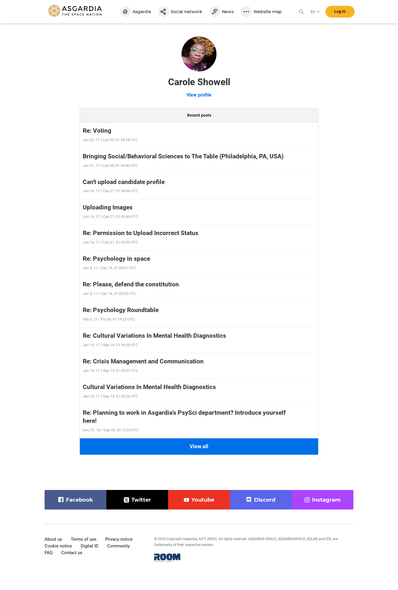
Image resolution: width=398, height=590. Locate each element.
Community (118, 546)
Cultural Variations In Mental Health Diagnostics (149, 387)
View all (199, 446)
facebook (79, 500)
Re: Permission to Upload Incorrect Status (140, 233)
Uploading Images (108, 207)
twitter (141, 500)
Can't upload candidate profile (124, 181)
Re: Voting (97, 130)
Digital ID (89, 546)
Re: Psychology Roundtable (121, 310)
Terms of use (83, 539)
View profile (199, 95)
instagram (326, 500)
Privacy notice (119, 539)
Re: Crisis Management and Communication (143, 361)
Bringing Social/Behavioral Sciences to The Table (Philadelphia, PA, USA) (183, 156)
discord (264, 500)
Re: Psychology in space (116, 258)
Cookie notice (58, 546)
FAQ (48, 552)
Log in (340, 11)
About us (53, 539)
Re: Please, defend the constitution (131, 284)
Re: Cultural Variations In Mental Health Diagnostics (154, 335)
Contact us (71, 552)
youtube (202, 500)
